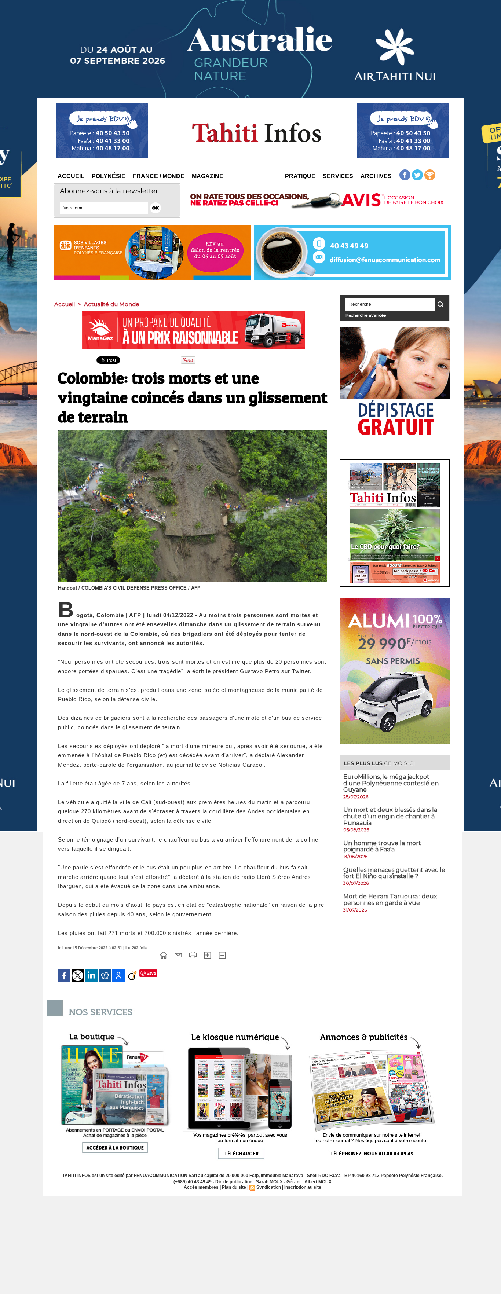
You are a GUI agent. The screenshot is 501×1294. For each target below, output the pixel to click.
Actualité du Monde (111, 304)
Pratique (300, 176)
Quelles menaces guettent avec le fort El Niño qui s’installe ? (394, 873)
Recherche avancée (365, 315)
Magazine (207, 176)
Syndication (268, 1187)
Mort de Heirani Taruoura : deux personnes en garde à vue (390, 899)
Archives (376, 176)
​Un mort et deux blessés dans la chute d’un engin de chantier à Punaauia (390, 816)
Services (338, 176)
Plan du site (234, 1187)
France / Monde (158, 176)
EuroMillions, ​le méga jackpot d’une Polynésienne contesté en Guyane (391, 783)
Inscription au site (302, 1187)
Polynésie (108, 176)
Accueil (71, 176)
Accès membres (201, 1187)
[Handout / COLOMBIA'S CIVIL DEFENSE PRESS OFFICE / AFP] (192, 432)
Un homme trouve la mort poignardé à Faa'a (382, 846)
